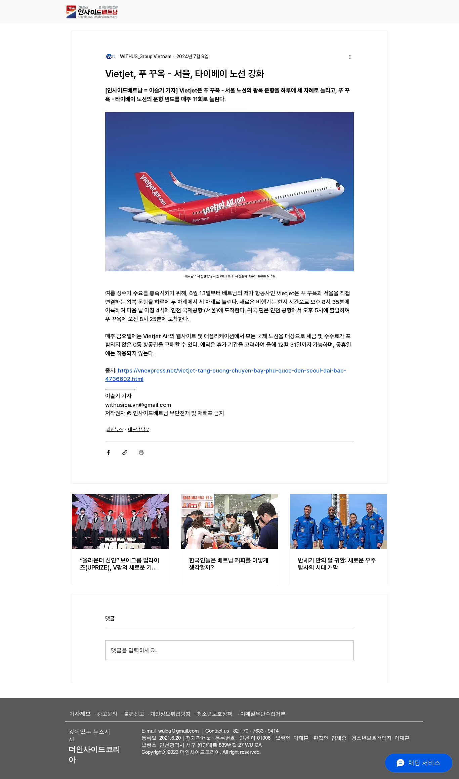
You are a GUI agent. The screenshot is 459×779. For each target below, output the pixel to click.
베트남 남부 (138, 429)
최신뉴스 (115, 429)
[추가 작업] (350, 56)
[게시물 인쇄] (141, 452)
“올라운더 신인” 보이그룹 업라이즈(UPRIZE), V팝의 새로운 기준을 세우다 (119, 564)
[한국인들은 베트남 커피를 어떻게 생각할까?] (229, 521)
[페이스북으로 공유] (108, 452)
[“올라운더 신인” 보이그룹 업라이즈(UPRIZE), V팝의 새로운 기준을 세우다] (120, 521)
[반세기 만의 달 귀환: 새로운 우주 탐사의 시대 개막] (338, 521)
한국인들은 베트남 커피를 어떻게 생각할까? (228, 564)
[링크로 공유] (125, 452)
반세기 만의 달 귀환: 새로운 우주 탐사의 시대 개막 (337, 564)
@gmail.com (185, 731)
